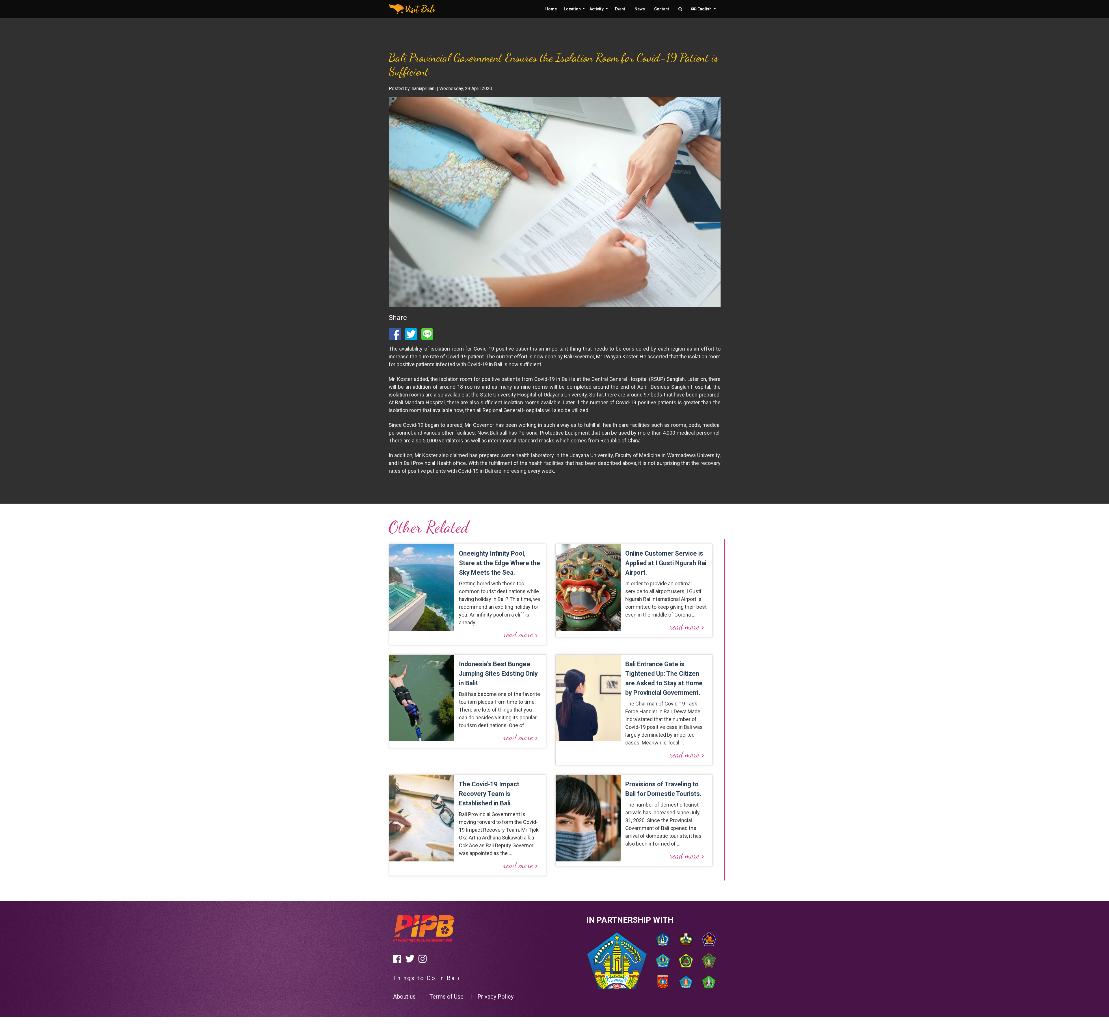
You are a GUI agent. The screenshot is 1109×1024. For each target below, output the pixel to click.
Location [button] (573, 9)
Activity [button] (596, 9)
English (704, 9)
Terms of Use (446, 996)
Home (551, 9)
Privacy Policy (495, 996)
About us (404, 996)
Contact (661, 9)
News (639, 9)
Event (620, 9)
